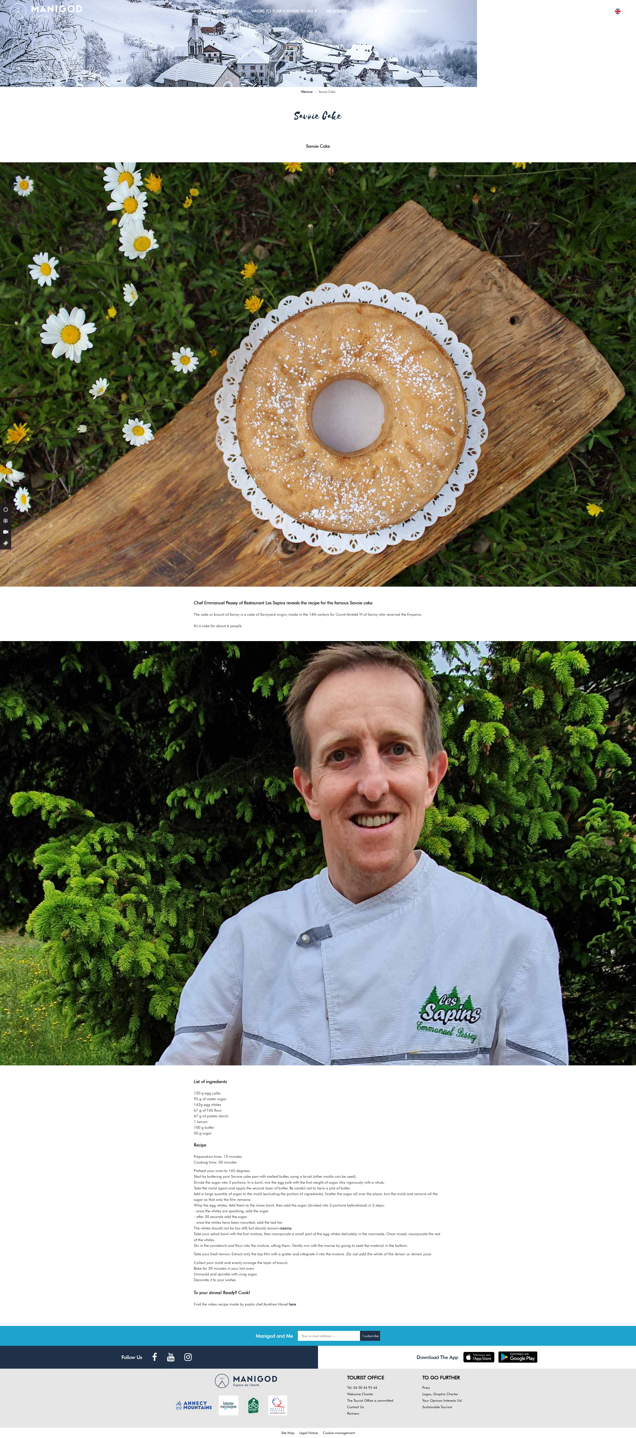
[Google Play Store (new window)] (517, 1357)
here (292, 1304)
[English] (618, 11)
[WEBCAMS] (5, 531)
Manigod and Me (274, 1336)
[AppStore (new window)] (479, 1357)
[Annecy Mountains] (194, 1404)
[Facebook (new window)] (154, 1357)
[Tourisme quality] (277, 1404)
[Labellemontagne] (228, 1404)
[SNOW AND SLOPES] (5, 520)
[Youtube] (170, 1357)
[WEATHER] (5, 509)
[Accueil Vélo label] (253, 1404)
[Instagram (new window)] (188, 1357)
